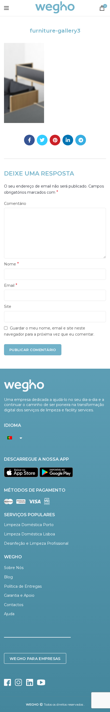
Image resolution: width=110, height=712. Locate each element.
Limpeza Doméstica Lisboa (29, 534)
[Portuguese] (12, 438)
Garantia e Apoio (19, 595)
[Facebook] (29, 140)
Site (7, 306)
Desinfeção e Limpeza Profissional (36, 543)
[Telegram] (80, 140)
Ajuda (9, 613)
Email (10, 285)
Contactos (13, 604)
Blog (8, 577)
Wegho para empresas (35, 658)
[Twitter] (42, 140)
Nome (11, 263)
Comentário (15, 203)
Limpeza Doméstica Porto (29, 524)
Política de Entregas (23, 586)
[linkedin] (67, 140)
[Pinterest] (55, 140)
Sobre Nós (13, 567)
